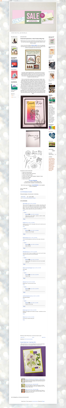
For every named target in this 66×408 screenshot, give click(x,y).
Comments (14, 97)
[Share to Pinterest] (33, 196)
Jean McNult (34, 185)
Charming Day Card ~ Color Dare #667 (32, 384)
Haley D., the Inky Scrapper (27, 267)
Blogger (43, 401)
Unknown (24, 281)
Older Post (43, 337)
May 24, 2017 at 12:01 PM (34, 259)
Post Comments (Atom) (28, 339)
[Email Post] (27, 196)
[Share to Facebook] (32, 196)
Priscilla (24, 222)
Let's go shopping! (33, 180)
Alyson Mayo (34, 45)
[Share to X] (31, 196)
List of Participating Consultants (26, 191)
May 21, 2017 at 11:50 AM (32, 251)
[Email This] (29, 196)
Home (33, 337)
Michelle (26, 214)
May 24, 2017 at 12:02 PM (34, 274)
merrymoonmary (35, 401)
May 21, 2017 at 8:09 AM (33, 237)
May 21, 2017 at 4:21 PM (37, 267)
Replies (25, 212)
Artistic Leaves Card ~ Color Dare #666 (32, 389)
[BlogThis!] (30, 196)
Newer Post (22, 337)
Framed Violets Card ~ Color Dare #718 (28, 342)
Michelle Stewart (26, 237)
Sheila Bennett (25, 251)
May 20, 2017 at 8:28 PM (32, 203)
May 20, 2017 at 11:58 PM (30, 222)
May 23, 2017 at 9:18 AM (31, 281)
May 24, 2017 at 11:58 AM (34, 214)
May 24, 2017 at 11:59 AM (34, 244)
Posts (13, 95)
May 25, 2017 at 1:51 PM (34, 302)
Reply (24, 210)
